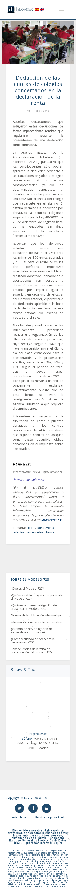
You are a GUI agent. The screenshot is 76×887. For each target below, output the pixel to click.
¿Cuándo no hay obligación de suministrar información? (32, 630)
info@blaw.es (51, 520)
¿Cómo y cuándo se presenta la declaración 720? (33, 640)
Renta (49, 532)
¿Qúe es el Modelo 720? (27, 588)
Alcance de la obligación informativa (36, 615)
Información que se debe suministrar (36, 622)
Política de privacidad (49, 817)
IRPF (31, 527)
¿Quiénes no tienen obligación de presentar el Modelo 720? (34, 607)
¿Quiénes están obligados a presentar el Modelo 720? (37, 597)
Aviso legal (19, 817)
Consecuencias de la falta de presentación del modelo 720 (31, 650)
